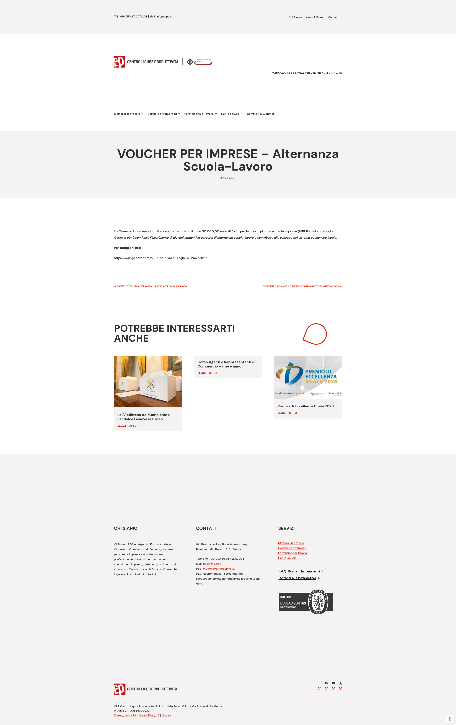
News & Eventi (314, 17)
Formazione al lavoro (199, 114)
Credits (166, 715)
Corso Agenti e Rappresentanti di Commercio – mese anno (226, 364)
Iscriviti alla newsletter (297, 578)
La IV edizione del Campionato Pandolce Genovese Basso (143, 416)
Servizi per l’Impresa (162, 114)
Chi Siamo (295, 17)
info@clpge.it (212, 563)
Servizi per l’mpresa (292, 547)
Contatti (333, 17)
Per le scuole (230, 114)
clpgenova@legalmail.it (219, 568)
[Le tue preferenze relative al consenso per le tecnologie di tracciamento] (449, 718)
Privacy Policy (123, 715)
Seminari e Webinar (260, 114)
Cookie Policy (147, 715)
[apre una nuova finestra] (319, 683)
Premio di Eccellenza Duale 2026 (306, 406)
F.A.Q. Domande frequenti (299, 571)
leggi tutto (127, 425)
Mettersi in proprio (127, 114)
